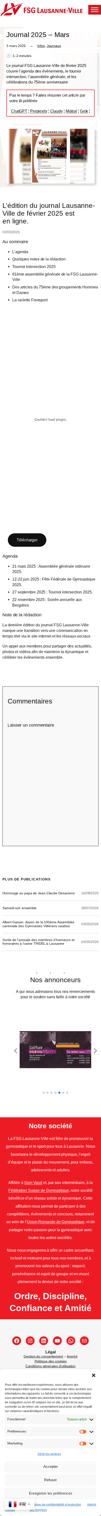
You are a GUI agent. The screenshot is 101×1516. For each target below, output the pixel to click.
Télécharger (27, 540)
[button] (93, 1375)
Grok (84, 111)
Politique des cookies (51, 1361)
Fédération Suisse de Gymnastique (38, 1190)
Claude (56, 111)
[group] (55, 1049)
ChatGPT (19, 111)
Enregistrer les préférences (50, 1493)
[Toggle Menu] (95, 10)
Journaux (54, 46)
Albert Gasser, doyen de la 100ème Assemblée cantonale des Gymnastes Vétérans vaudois (38, 924)
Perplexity (38, 111)
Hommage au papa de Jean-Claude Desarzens (38, 893)
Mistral (71, 111)
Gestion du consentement (43, 1356)
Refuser (50, 1480)
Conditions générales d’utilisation (50, 1366)
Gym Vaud (33, 1182)
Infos (41, 46)
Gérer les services (49, 1454)
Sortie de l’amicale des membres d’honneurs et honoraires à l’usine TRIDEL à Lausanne (38, 942)
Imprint (91, 1504)
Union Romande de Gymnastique (55, 1222)
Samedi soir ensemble (19, 908)
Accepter (50, 1466)
